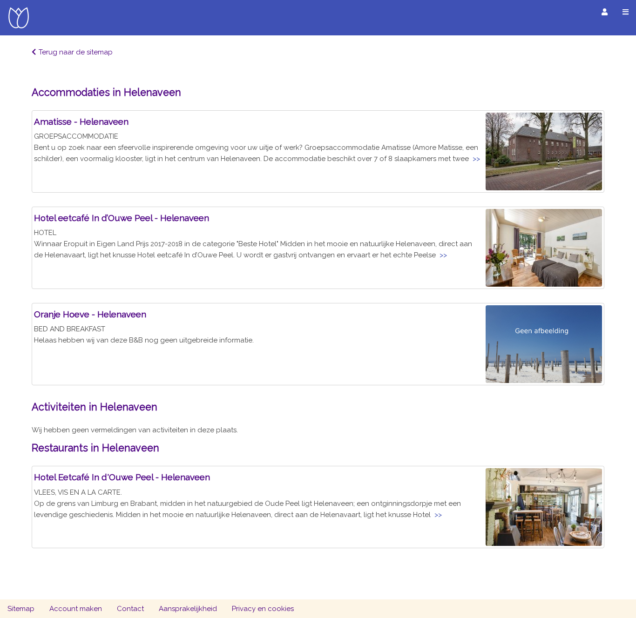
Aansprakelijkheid (188, 609)
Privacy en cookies (263, 609)
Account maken (75, 609)
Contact (130, 609)
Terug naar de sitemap (76, 52)
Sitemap (20, 609)
